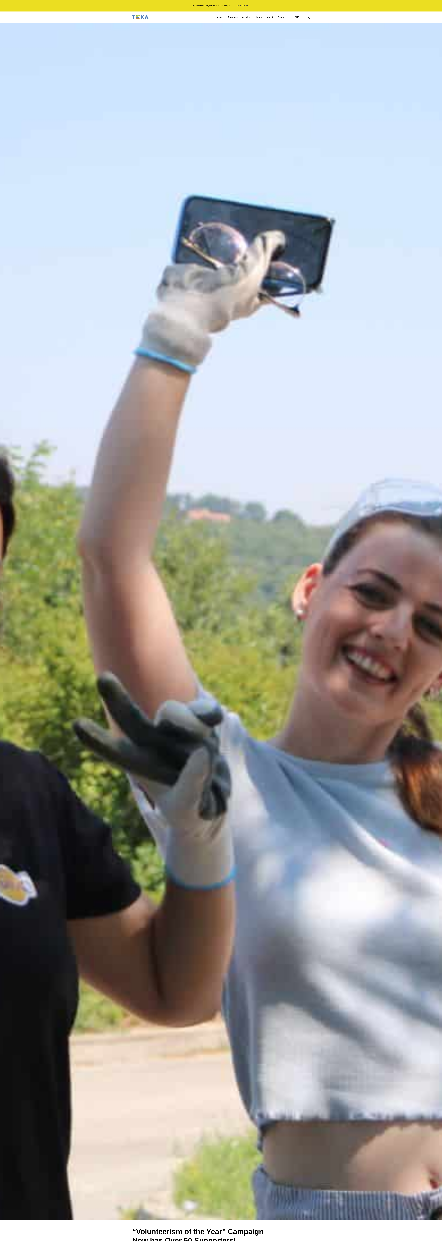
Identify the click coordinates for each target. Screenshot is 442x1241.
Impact (220, 17)
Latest (259, 17)
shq (297, 17)
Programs (233, 17)
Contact (282, 17)
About (270, 17)
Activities (247, 17)
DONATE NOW (242, 6)
